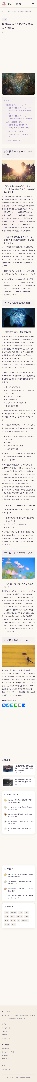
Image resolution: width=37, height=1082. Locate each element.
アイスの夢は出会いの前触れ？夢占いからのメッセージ (20, 808)
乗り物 (7, 925)
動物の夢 (4, 1035)
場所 (13, 925)
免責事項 (4, 1055)
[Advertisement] (18, 53)
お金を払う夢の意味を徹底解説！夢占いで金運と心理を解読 (20, 801)
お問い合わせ (6, 1059)
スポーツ (19, 917)
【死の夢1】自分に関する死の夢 (17, 125)
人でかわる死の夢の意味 (14, 122)
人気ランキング (7, 1038)
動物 (26, 917)
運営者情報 (5, 1049)
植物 (6, 921)
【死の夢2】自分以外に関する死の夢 (19, 128)
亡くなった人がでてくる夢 (14, 131)
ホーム (4, 12)
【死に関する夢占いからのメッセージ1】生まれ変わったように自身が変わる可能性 (20, 110)
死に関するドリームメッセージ (16, 105)
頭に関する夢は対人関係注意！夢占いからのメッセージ (20, 815)
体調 (26, 913)
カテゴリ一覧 (6, 1028)
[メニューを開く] (33, 3)
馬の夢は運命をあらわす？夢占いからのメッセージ (20, 822)
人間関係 (13, 913)
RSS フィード (6, 1069)
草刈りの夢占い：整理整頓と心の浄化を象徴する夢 (20, 890)
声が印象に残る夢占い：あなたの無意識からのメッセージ (20, 897)
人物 (20, 913)
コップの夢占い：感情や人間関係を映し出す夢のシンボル (20, 882)
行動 (6, 917)
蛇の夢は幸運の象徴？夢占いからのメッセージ (20, 829)
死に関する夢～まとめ (13, 140)
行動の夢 (4, 1031)
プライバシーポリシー (9, 1052)
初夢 (6, 913)
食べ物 (13, 921)
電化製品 (25, 921)
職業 (12, 917)
